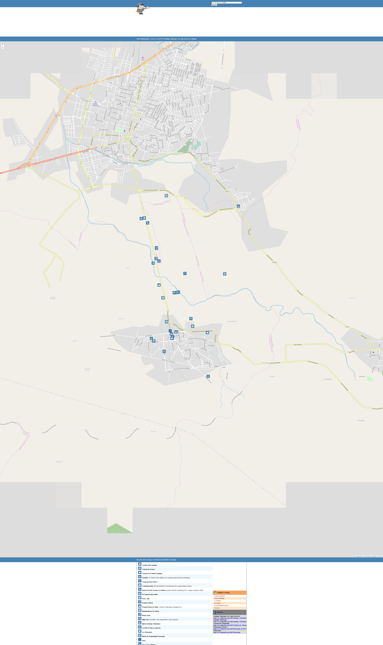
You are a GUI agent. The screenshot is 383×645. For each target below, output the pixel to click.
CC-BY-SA (380, 556)
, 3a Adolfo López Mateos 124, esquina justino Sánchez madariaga (166, 578)
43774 (161, 39)
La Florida (217, 601)
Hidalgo (193, 39)
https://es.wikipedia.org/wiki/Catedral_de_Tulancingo (231, 625)
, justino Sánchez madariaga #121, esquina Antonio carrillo (172, 590)
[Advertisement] (186, 22)
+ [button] (2, 44)
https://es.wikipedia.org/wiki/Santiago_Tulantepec (230, 621)
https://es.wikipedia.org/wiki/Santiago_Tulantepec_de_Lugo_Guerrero (237, 618)
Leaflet (354, 556)
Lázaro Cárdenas (219, 596)
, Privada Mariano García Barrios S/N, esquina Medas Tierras (167, 586)
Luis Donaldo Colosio (221, 605)
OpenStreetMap (367, 556)
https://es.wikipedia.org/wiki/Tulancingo (226, 632)
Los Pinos (217, 603)
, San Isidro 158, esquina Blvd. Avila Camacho (160, 619)
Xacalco (217, 608)
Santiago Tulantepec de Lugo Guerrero (177, 39)
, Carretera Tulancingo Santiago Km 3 (162, 607)
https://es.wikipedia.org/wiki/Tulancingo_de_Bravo (230, 629)
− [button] (2, 47)
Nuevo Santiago (219, 598)
